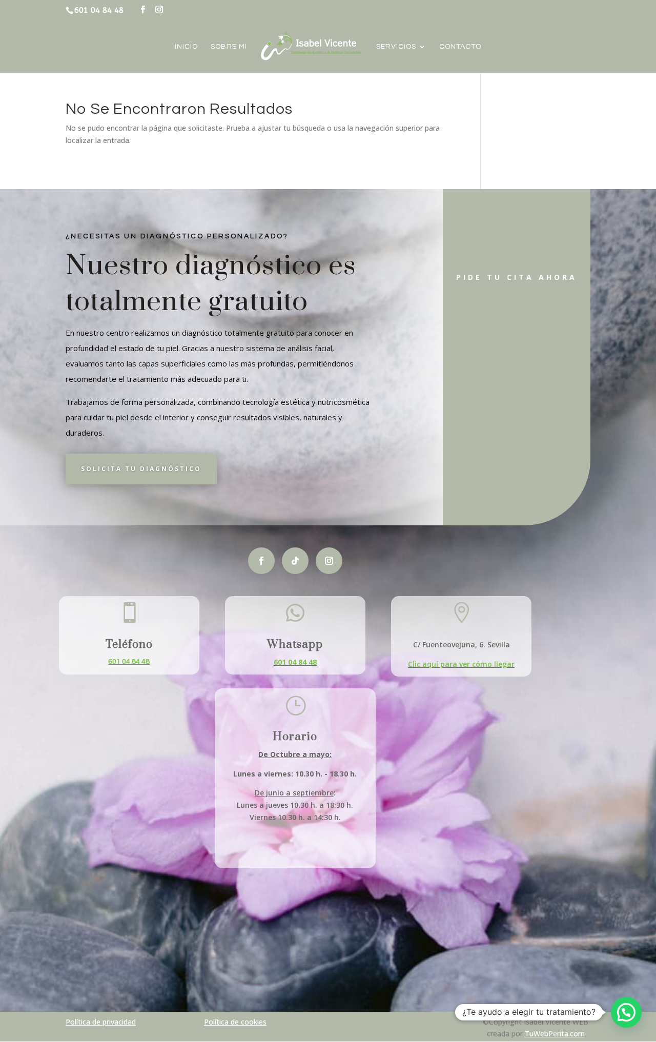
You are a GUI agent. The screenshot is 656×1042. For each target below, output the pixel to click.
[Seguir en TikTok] (295, 560)
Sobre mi (229, 46)
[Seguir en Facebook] (261, 560)
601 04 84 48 (129, 661)
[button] (626, 1012)
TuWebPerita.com (555, 1033)
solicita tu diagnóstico (141, 468)
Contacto (460, 46)
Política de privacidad (101, 1022)
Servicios (396, 46)
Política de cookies (235, 1022)
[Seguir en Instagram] (329, 560)
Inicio (186, 46)
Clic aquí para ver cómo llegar (461, 664)
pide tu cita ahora (516, 277)
